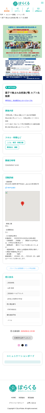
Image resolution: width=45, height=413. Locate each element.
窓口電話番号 (11, 304)
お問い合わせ (31, 403)
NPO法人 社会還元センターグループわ (18, 100)
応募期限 (16, 331)
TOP (1, 14)
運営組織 (31, 398)
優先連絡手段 (11, 315)
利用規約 (22, 398)
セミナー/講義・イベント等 (15, 14)
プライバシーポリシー (16, 403)
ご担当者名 (10, 283)
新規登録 (7, 11)
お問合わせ (38, 11)
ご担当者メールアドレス (15, 293)
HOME (13, 398)
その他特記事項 (11, 236)
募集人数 (9, 224)
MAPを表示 (11, 188)
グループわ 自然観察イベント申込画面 (23, 268)
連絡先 (28, 11)
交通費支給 (10, 230)
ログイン (17, 11)
